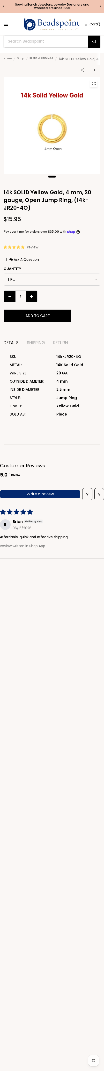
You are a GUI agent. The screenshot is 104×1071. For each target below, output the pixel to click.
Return (60, 343)
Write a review (40, 494)
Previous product (82, 71)
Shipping (36, 343)
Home (8, 58)
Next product (94, 71)
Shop (20, 58)
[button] (14, 247)
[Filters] (87, 494)
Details (11, 343)
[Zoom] (93, 83)
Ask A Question (26, 259)
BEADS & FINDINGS (41, 58)
